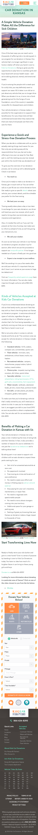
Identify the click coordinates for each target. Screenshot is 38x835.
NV (18, 782)
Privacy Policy (12, 796)
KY (14, 775)
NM (19, 788)
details (25, 190)
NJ (18, 786)
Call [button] (25, 3)
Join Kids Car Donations (13, 758)
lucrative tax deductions (19, 446)
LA (14, 777)
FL (9, 775)
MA (14, 784)
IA (9, 788)
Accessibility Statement (19, 802)
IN (9, 786)
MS (18, 773)
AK (5, 775)
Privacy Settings (19, 805)
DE (9, 773)
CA (5, 782)
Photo (4, 49)
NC (23, 775)
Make (6, 652)
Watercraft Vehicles (26, 734)
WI (32, 775)
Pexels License (29, 538)
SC (27, 773)
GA (10, 777)
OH (23, 780)
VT (27, 784)
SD (27, 775)
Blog (5, 737)
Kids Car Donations (9, 68)
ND (23, 777)
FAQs (6, 735)
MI (14, 786)
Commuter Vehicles (26, 732)
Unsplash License (30, 49)
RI (22, 788)
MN (14, 788)
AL (5, 773)
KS (14, 773)
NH (18, 784)
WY (32, 777)
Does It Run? (9, 677)
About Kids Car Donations (14, 748)
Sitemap (9, 799)
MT (19, 777)
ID (9, 782)
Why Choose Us (9, 754)
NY (23, 773)
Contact (6, 742)
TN (27, 777)
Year (6, 643)
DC (5, 788)
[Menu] (34, 3)
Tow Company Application (12, 765)
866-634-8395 (30, 822)
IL (9, 784)
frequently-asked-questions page (20, 277)
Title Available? (10, 686)
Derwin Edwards (13, 538)
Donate (6, 740)
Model (7, 660)
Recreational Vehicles (24, 737)
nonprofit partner (17, 250)
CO (5, 784)
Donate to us (6, 572)
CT (5, 786)
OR (23, 784)
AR (5, 780)
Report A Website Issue (24, 799)
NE (18, 780)
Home (6, 730)
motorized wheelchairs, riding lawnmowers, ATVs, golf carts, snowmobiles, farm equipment (20, 379)
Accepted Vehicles (23, 727)
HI (9, 780)
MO (19, 775)
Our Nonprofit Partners (11, 751)
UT (27, 782)
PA (23, 786)
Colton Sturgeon (13, 49)
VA (27, 786)
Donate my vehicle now (19, 695)
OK (23, 782)
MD (14, 782)
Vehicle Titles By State (13, 769)
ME (14, 780)
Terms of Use (26, 796)
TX (27, 780)
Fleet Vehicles (24, 743)
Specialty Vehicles (25, 741)
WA (27, 788)
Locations (7, 732)
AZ (5, 777)
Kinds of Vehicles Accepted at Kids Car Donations (19, 298)
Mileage (7, 669)
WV (32, 773)
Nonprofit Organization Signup (14, 762)
